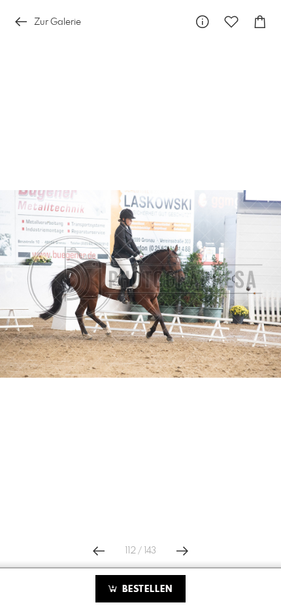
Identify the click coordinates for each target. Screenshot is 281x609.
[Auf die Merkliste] (231, 22)
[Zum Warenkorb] (260, 22)
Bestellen (146, 589)
